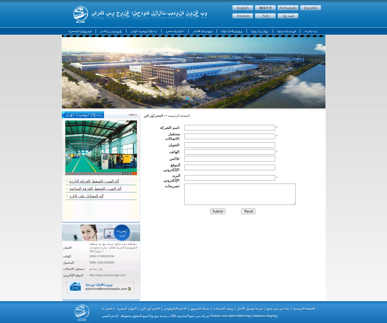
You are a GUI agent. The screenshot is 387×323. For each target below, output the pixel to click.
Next (303, 73)
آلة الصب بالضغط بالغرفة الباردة (94, 181)
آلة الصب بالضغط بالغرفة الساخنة (95, 188)
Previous (84, 73)
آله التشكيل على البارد (86, 196)
